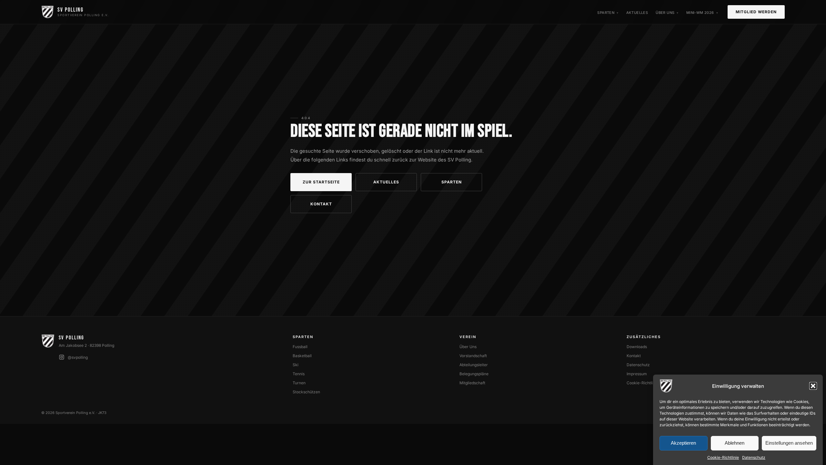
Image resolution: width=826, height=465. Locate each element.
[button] (813, 386)
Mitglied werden (756, 11)
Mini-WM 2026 (700, 12)
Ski (295, 364)
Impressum (637, 373)
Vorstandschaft (473, 355)
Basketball (302, 355)
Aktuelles (637, 12)
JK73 (102, 412)
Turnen (299, 382)
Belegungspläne (474, 373)
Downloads (637, 346)
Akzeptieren (683, 443)
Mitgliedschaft (472, 382)
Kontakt (321, 204)
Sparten (605, 12)
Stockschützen (306, 391)
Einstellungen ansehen (789, 443)
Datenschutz (753, 457)
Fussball (300, 346)
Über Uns (665, 12)
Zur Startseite (321, 182)
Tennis (299, 373)
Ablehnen (734, 443)
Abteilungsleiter (473, 364)
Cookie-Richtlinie (723, 457)
